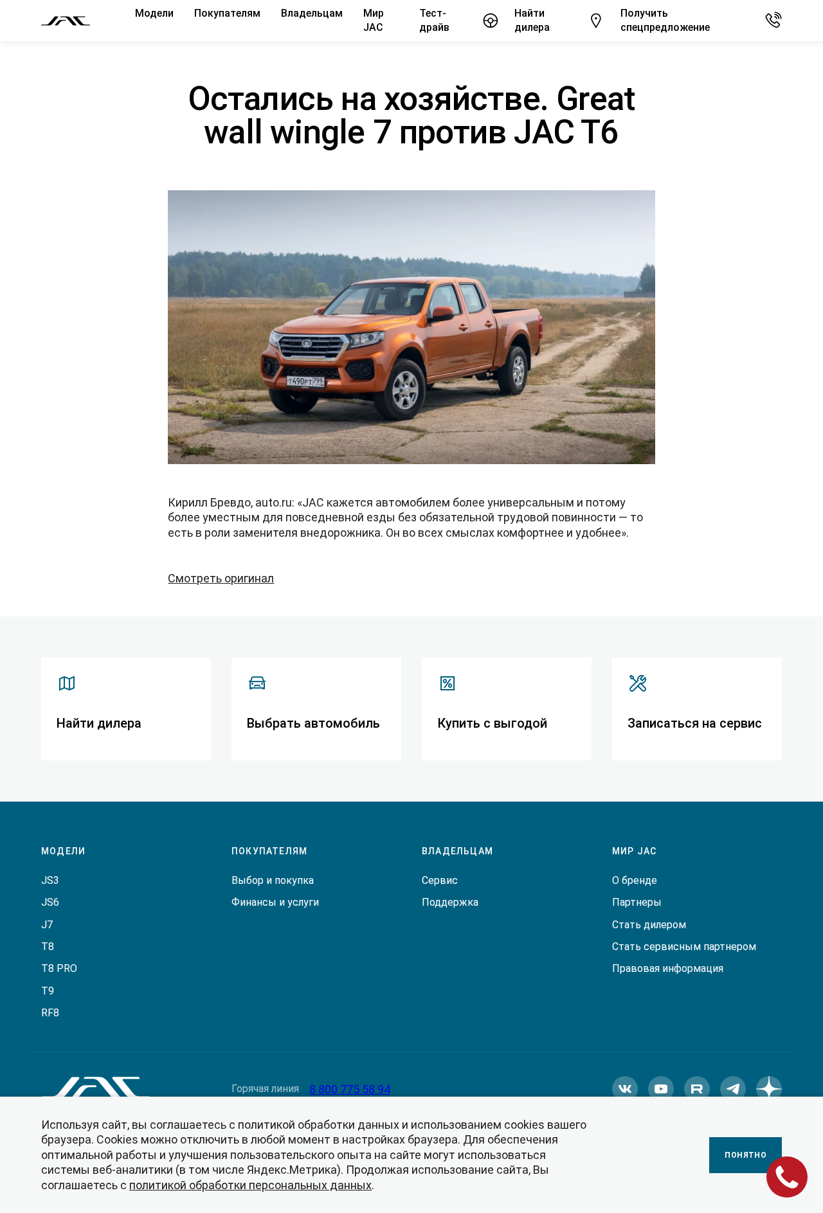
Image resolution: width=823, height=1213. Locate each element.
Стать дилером (649, 925)
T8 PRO (59, 968)
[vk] (625, 1089)
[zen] (769, 1089)
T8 (47, 946)
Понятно (745, 1155)
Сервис (440, 880)
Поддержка (450, 902)
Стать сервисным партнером (684, 946)
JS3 (50, 880)
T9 (47, 991)
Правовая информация (667, 968)
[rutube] (697, 1089)
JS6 (50, 902)
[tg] (733, 1089)
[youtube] (661, 1089)
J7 (47, 925)
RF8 (50, 1013)
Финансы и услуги (275, 902)
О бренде (634, 880)
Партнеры (637, 902)
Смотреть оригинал (221, 578)
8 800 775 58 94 (349, 1089)
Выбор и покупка (272, 880)
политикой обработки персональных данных (250, 1185)
